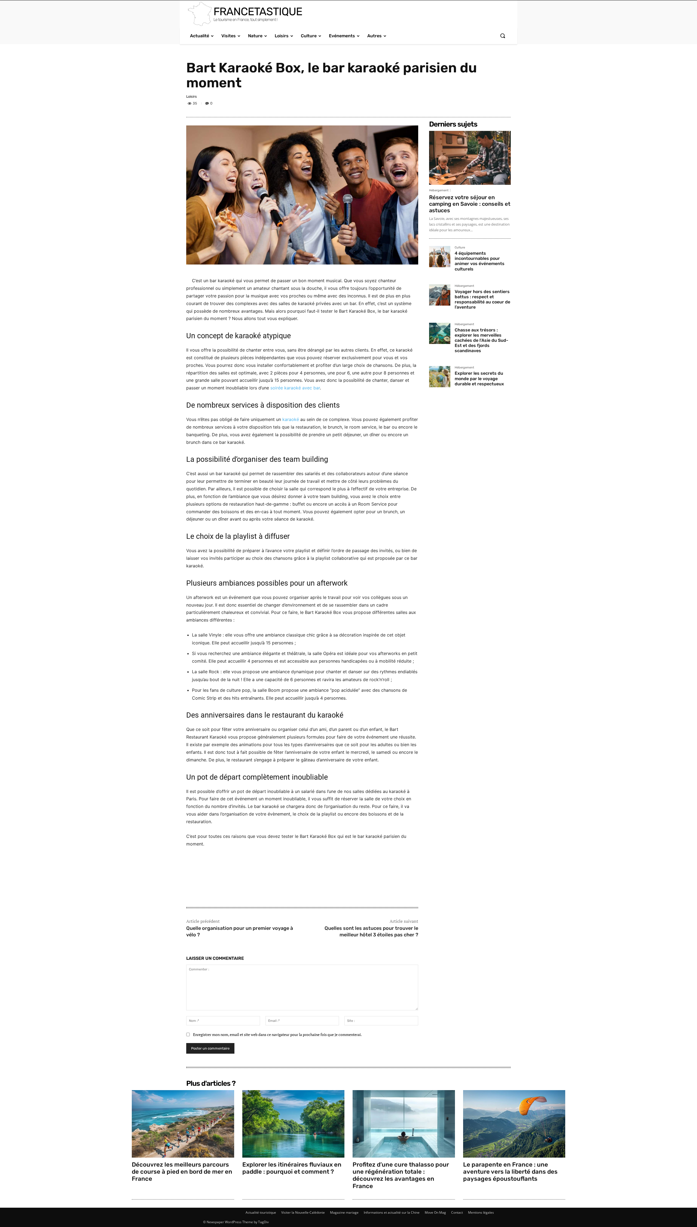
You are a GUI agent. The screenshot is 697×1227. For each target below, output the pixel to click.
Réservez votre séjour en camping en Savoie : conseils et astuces (469, 204)
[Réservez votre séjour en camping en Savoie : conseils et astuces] (470, 158)
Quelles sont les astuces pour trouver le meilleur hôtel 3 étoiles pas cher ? (371, 931)
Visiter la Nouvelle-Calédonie (303, 1212)
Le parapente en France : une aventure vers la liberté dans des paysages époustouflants (510, 1172)
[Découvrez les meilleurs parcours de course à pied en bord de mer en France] (183, 1124)
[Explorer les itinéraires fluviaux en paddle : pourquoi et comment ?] (293, 1124)
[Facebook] (467, 104)
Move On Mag (435, 1212)
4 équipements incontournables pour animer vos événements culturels (480, 261)
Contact (457, 1212)
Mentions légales (481, 1212)
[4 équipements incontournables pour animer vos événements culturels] (439, 256)
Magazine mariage (344, 1212)
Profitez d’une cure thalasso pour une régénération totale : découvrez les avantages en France (401, 1175)
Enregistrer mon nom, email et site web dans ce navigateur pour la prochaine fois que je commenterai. (277, 1034)
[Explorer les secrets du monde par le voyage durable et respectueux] (439, 376)
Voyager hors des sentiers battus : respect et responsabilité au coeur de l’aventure (482, 299)
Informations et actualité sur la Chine (392, 1212)
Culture (460, 247)
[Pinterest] (492, 104)
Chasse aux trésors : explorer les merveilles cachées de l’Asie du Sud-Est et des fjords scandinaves (481, 340)
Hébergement (438, 190)
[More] (505, 104)
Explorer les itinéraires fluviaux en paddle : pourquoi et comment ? (291, 1168)
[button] (502, 35)
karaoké (290, 419)
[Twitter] (479, 104)
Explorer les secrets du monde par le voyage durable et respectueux (479, 378)
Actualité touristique (261, 1212)
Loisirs (191, 96)
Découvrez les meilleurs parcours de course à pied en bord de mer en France (182, 1172)
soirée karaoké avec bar (295, 387)
